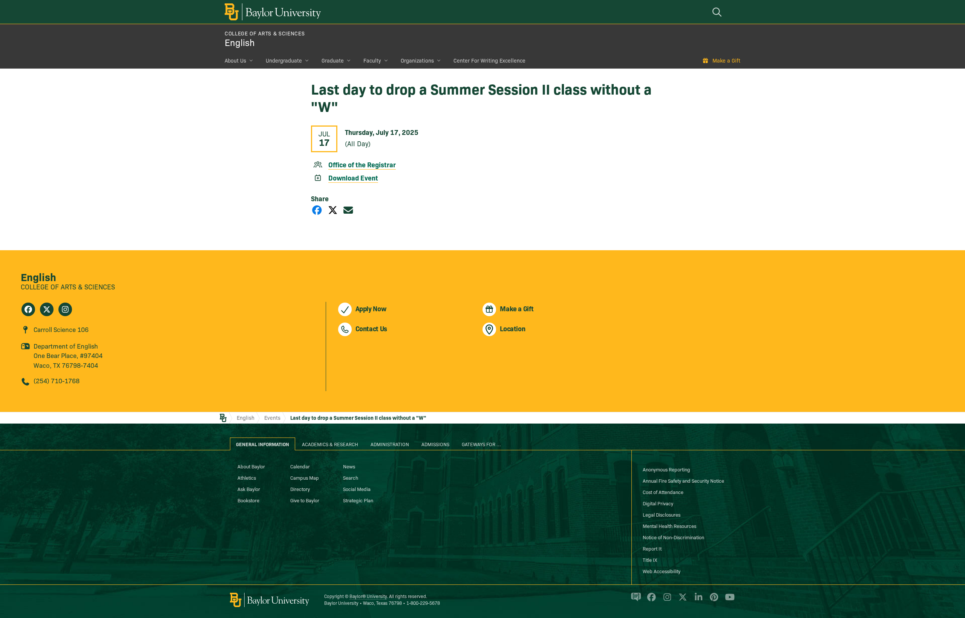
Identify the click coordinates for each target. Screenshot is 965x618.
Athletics (246, 477)
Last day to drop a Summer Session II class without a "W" (358, 417)
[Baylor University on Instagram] (666, 600)
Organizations (417, 60)
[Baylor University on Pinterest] (712, 600)
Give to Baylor (304, 500)
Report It (652, 548)
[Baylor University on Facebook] (650, 600)
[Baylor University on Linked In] (697, 600)
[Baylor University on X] (681, 600)
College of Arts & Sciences (265, 33)
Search (350, 477)
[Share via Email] (348, 209)
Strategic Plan (358, 500)
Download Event (353, 177)
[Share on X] (333, 209)
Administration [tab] (390, 444)
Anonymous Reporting (666, 469)
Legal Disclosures (661, 514)
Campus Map (304, 477)
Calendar (300, 466)
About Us (235, 60)
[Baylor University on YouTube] (728, 600)
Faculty (372, 60)
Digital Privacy (658, 503)
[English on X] (46, 309)
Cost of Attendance (663, 491)
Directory (300, 488)
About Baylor (251, 466)
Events (272, 417)
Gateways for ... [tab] (481, 444)
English (240, 42)
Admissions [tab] (435, 444)
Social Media (357, 488)
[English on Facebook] (28, 309)
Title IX (650, 559)
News (349, 466)
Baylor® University (368, 596)
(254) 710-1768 (57, 380)
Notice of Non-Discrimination (673, 537)
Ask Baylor (248, 488)
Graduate (333, 60)
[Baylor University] (271, 12)
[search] (718, 12)
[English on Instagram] (65, 309)
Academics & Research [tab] (330, 444)
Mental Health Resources (669, 525)
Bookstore (248, 500)
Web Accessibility (661, 571)
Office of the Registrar (362, 164)
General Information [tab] (262, 444)
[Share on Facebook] (317, 209)
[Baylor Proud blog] (634, 600)
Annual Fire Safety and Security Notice (683, 480)
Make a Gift (726, 60)
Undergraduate (284, 60)
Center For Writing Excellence (489, 60)
